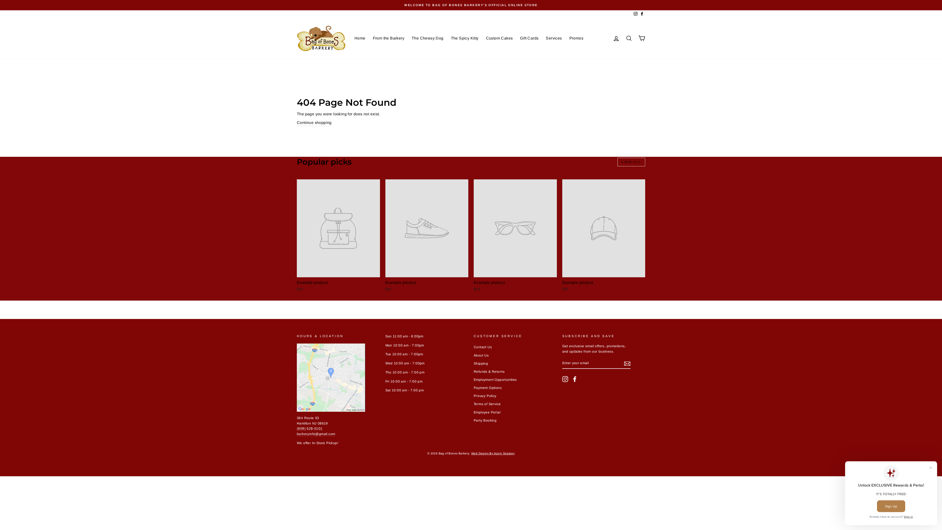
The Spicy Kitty (465, 38)
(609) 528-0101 (310, 428)
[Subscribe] (627, 363)
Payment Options (488, 388)
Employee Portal (487, 412)
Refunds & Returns (489, 371)
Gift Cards (529, 38)
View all (631, 162)
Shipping (481, 363)
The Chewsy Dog (428, 38)
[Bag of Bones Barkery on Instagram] (565, 379)
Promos (576, 38)
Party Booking (485, 420)
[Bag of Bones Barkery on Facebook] (575, 379)
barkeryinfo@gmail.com (316, 434)
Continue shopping (314, 122)
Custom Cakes (499, 38)
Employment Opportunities (495, 380)
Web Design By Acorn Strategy (493, 453)
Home (360, 38)
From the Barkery (388, 38)
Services (554, 38)
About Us (481, 355)
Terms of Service (487, 404)
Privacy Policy (485, 396)
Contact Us (483, 347)
